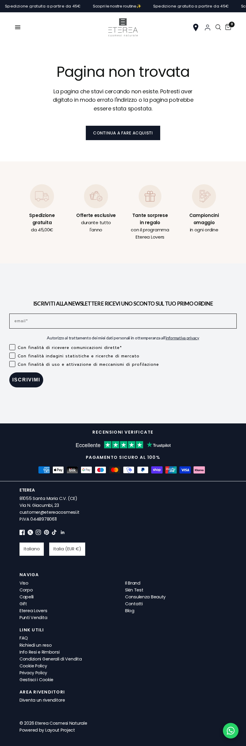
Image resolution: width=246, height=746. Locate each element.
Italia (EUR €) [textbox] (67, 549)
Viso (24, 583)
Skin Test (134, 590)
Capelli (27, 597)
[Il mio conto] (207, 27)
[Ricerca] (218, 27)
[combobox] (32, 549)
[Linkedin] (62, 534)
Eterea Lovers (33, 611)
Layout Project (60, 730)
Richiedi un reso (36, 645)
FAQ (24, 638)
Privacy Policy (33, 673)
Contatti (134, 604)
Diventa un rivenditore (42, 700)
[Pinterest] (46, 534)
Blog (129, 611)
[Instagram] (38, 534)
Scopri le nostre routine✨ (111, 6)
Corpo (26, 590)
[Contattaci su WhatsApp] (230, 730)
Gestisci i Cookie (36, 680)
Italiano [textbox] (32, 549)
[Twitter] (30, 534)
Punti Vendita (33, 618)
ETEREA (27, 490)
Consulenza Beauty (145, 597)
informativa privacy (182, 337)
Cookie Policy (33, 666)
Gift (23, 604)
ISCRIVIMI (26, 379)
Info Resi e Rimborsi (39, 652)
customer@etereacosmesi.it (50, 512)
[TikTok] (54, 534)
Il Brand (132, 583)
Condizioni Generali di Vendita (51, 659)
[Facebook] (22, 534)
